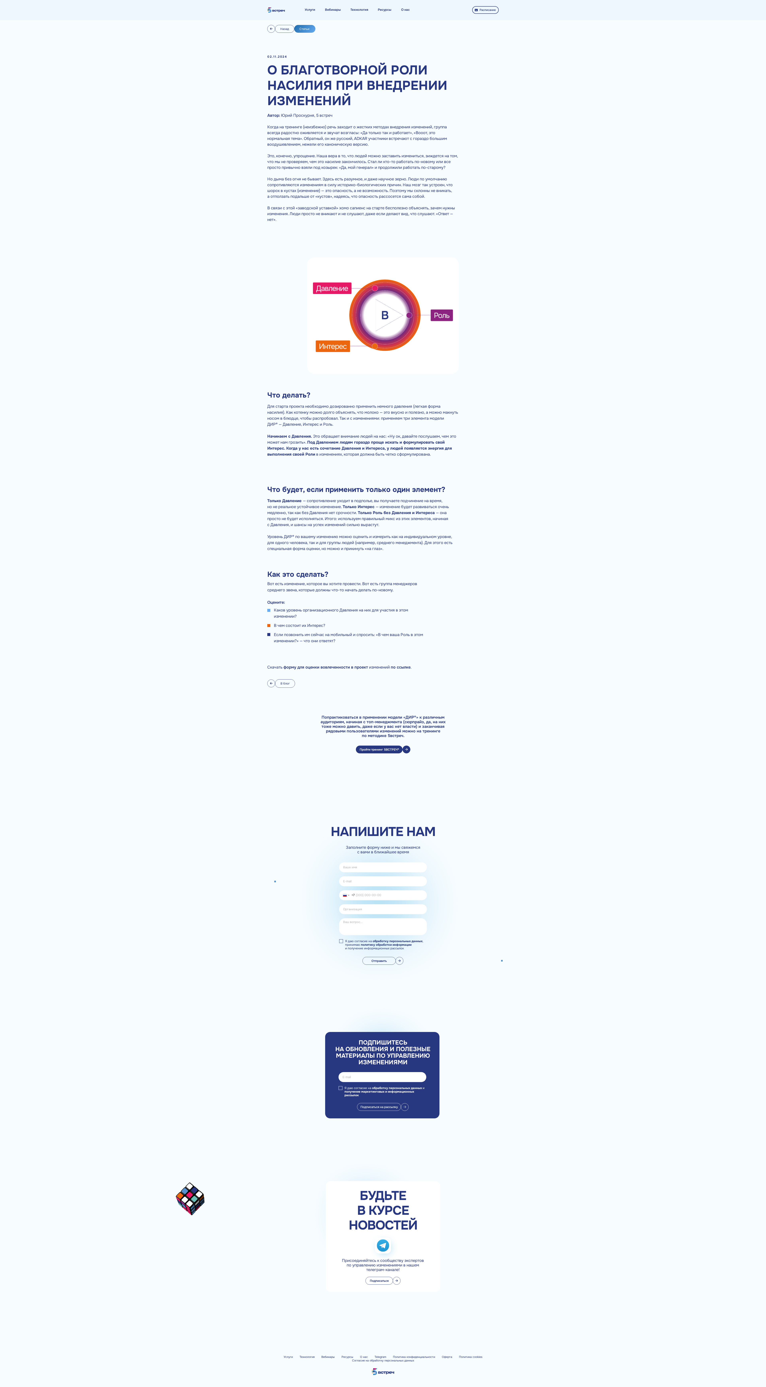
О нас (364, 1357)
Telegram (380, 1357)
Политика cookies (470, 1357)
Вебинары (328, 1357)
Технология (307, 1357)
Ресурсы (347, 1357)
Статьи (304, 29)
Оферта (447, 1357)
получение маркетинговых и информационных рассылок (379, 1093)
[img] (276, 10)
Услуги (288, 1357)
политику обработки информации (386, 945)
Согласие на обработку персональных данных (383, 1360)
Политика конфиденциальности (414, 1357)
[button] (310, 9)
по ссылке (401, 667)
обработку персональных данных (397, 941)
